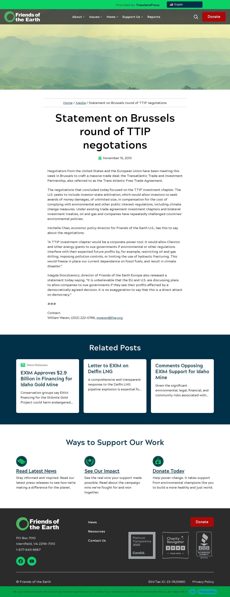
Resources (96, 531)
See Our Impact (101, 471)
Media (81, 103)
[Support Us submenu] (142, 17)
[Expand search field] (196, 16)
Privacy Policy (203, 582)
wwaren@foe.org (109, 318)
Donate (214, 17)
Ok (192, 591)
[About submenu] (84, 17)
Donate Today (168, 471)
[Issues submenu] (101, 17)
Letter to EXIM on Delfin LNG (108, 368)
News (92, 522)
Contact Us (97, 541)
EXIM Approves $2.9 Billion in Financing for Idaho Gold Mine (46, 378)
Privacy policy (207, 591)
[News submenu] (117, 17)
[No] (225, 591)
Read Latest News (36, 471)
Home (68, 103)
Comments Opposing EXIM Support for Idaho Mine (182, 371)
